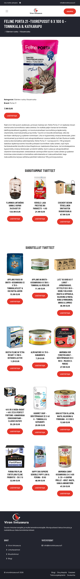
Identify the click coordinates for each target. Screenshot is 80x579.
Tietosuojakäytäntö (57, 575)
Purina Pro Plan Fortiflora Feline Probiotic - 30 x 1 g (15, 474)
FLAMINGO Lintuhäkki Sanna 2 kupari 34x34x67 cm (15, 205)
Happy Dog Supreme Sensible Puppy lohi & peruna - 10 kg (40, 474)
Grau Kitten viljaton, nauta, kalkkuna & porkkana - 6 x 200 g (65, 416)
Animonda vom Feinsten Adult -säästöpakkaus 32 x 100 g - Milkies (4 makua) (65, 358)
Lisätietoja (12, 116)
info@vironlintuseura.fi (67, 3)
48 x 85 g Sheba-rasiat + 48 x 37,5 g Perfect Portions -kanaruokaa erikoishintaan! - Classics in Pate (15, 415)
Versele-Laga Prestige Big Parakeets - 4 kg (40, 205)
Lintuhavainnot (14, 550)
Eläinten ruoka (12, 31)
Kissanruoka (25, 31)
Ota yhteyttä (62, 572)
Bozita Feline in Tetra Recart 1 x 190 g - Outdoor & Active (15, 355)
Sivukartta (71, 575)
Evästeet (71, 572)
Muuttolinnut (13, 554)
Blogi (10, 558)
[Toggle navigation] (7, 11)
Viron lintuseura (14, 545)
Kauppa (70, 11)
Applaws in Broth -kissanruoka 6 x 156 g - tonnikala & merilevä (40, 282)
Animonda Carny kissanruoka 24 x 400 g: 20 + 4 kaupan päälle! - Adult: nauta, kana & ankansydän (65, 477)
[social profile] (20, 3)
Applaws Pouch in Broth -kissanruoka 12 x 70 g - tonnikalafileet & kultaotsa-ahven (15, 285)
